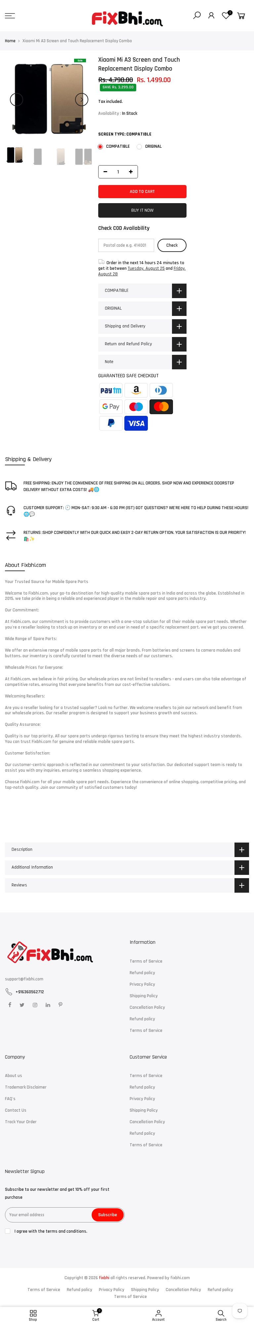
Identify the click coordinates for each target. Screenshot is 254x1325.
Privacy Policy (142, 984)
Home (10, 41)
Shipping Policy (144, 996)
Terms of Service (146, 961)
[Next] (81, 99)
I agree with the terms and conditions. (50, 1231)
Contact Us (15, 1110)
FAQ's (10, 1099)
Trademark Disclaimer (26, 1087)
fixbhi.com (180, 1278)
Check (172, 245)
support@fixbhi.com (24, 979)
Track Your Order (21, 1122)
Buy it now (143, 210)
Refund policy (142, 973)
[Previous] (16, 99)
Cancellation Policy (147, 1007)
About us (13, 1076)
